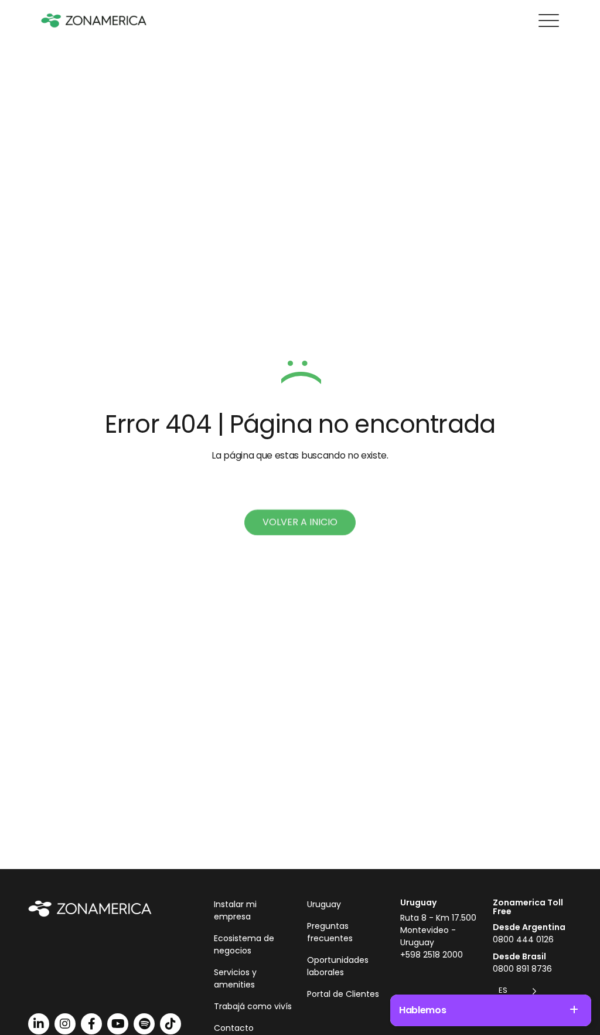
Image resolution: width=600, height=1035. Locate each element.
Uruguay (324, 904)
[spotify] (144, 1023)
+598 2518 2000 (431, 955)
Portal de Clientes (343, 994)
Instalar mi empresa (235, 910)
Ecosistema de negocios (244, 944)
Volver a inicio (300, 522)
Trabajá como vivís (253, 1006)
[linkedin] (38, 1023)
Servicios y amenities (235, 978)
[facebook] (91, 1023)
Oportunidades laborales (338, 966)
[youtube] (117, 1023)
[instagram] (65, 1023)
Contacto (234, 1028)
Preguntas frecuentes (330, 932)
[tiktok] (170, 1023)
